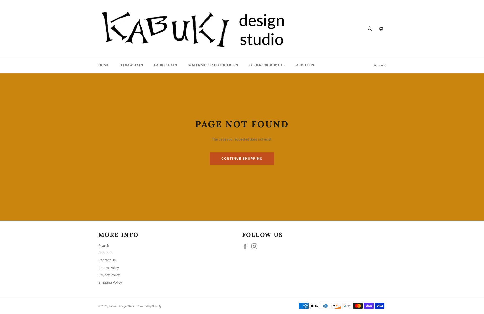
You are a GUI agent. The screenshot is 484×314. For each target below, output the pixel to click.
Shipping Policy (110, 282)
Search (103, 246)
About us (305, 65)
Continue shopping (242, 158)
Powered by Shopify (149, 306)
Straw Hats (131, 65)
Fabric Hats (165, 65)
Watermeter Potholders (213, 65)
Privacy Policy (109, 275)
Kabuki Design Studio (122, 306)
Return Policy (108, 268)
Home (103, 65)
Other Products (266, 65)
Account (380, 65)
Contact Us (107, 260)
